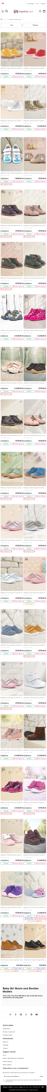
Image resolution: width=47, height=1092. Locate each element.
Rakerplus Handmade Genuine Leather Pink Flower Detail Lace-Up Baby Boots (35, 225)
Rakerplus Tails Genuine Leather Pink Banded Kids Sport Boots (35, 907)
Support (43, 3)
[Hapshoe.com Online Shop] (23, 11)
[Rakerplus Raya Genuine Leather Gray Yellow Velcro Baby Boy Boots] (35, 521)
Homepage (30, 3)
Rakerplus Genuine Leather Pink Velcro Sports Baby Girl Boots (12, 383)
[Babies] (5, 19)
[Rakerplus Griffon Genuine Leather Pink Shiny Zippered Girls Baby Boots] (12, 731)
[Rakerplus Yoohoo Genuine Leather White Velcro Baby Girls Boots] (35, 679)
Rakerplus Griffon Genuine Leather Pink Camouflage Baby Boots (12, 802)
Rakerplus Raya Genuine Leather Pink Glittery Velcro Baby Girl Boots (12, 697)
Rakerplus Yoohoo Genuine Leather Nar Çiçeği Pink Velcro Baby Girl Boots (35, 68)
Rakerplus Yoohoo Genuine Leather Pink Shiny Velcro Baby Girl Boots (12, 855)
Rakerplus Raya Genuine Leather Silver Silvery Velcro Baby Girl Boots (12, 592)
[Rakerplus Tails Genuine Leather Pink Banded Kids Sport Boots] (35, 888)
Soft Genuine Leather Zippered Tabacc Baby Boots (12, 960)
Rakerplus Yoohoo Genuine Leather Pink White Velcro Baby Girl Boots (35, 802)
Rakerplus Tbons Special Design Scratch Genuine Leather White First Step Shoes (12, 173)
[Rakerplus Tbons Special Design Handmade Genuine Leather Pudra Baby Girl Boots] (35, 154)
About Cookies (7, 1064)
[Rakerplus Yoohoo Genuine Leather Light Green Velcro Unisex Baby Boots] (12, 469)
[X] (26, 1014)
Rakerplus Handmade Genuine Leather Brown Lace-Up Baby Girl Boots (12, 435)
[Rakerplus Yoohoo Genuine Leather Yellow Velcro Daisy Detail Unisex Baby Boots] (12, 49)
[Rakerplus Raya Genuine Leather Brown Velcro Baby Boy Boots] (35, 626)
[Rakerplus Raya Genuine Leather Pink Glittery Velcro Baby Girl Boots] (12, 679)
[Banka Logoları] (23, 1087)
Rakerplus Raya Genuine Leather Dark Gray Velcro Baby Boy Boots (12, 645)
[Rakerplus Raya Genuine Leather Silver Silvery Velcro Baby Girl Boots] (12, 574)
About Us (5, 1042)
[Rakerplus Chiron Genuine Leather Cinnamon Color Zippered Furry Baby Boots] (35, 731)
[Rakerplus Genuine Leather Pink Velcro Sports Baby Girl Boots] (12, 364)
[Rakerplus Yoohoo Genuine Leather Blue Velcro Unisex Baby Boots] (35, 469)
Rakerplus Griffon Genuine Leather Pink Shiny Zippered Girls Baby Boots (12, 750)
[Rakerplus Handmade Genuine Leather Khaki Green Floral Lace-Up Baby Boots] (12, 259)
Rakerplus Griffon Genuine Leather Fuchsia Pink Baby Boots (35, 330)
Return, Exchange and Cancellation (13, 1058)
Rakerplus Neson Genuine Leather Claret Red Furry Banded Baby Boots (35, 855)
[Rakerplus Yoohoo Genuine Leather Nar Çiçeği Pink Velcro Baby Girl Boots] (35, 49)
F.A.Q (37, 3)
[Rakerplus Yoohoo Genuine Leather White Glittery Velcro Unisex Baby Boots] (12, 102)
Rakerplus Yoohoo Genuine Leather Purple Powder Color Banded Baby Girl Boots (12, 907)
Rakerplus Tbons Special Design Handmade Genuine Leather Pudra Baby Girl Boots (35, 173)
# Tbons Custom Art (9, 1032)
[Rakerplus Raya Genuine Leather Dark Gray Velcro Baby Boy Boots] (12, 626)
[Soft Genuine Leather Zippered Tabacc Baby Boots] (12, 941)
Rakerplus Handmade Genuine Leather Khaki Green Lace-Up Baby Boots (35, 278)
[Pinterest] (31, 1014)
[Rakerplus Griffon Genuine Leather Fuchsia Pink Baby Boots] (35, 311)
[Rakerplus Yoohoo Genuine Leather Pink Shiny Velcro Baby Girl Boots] (12, 836)
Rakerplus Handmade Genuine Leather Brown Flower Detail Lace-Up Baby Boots (12, 225)
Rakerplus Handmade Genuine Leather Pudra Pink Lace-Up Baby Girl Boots (35, 435)
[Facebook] (15, 1014)
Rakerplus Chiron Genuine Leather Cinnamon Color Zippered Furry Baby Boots (35, 750)
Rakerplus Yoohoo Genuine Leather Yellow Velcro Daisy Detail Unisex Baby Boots (12, 68)
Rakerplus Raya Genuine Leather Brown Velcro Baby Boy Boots (35, 645)
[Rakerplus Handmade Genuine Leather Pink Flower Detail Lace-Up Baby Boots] (35, 206)
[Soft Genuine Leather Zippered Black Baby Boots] (35, 941)
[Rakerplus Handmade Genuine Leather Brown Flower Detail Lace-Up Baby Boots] (12, 206)
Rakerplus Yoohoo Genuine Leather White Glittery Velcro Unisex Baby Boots (12, 120)
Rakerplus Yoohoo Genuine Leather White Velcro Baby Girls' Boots (35, 697)
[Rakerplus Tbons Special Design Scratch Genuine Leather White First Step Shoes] (12, 154)
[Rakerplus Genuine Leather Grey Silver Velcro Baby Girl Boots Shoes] (12, 311)
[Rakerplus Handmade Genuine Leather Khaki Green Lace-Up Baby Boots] (35, 259)
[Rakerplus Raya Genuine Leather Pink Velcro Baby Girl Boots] (35, 574)
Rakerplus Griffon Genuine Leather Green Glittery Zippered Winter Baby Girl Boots (35, 120)
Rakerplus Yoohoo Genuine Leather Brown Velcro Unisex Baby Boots (35, 383)
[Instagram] (10, 1014)
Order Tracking (7, 1061)
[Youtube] (36, 1014)
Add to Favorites (21, 35)
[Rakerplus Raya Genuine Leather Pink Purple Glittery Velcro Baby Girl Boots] (12, 521)
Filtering (35, 25)
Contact (5, 1048)
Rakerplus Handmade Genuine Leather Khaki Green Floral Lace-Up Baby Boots (12, 278)
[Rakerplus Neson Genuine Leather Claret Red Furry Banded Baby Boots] (35, 836)
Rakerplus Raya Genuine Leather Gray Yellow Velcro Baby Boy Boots (35, 540)
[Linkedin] (21, 1014)
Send (41, 1076)
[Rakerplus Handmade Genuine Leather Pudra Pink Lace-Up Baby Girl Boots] (35, 416)
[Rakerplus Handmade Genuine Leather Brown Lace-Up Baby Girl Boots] (12, 416)
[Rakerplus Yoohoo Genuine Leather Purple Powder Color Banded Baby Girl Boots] (12, 888)
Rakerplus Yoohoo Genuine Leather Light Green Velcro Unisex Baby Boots (12, 488)
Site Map (5, 1045)
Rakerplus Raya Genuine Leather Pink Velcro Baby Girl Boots (35, 592)
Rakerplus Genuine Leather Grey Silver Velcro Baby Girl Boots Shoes (12, 330)
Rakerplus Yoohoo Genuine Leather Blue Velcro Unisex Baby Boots (35, 488)
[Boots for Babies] (7, 19)
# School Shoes (7, 1035)
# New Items (6, 1028)
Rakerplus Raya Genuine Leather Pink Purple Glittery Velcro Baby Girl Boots (12, 540)
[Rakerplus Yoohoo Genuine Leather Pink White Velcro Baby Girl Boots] (35, 784)
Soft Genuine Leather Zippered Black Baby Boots (35, 960)
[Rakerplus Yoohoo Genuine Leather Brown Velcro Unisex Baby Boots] (35, 364)
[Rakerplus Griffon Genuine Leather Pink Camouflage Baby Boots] (12, 784)
